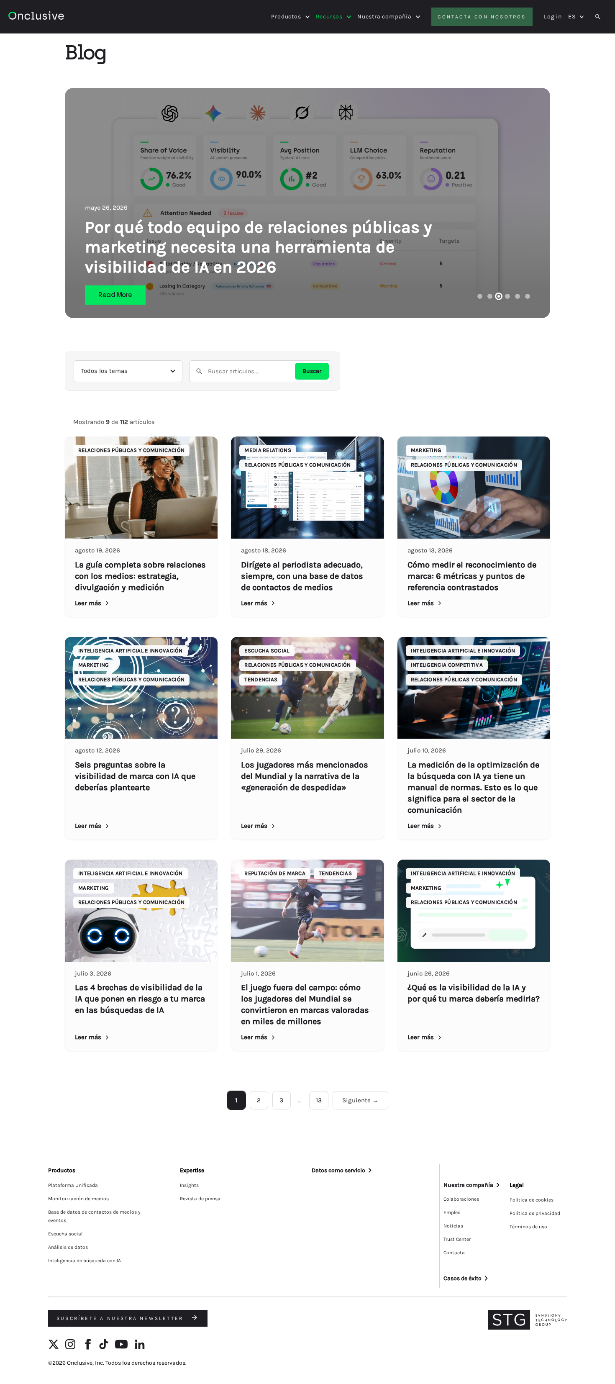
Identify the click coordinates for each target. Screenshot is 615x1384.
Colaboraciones (461, 1199)
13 (319, 1100)
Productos (286, 16)
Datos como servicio (338, 1170)
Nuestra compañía (384, 16)
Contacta (454, 1253)
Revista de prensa (200, 1199)
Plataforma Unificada (73, 1185)
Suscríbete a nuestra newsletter (121, 1318)
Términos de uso (528, 1227)
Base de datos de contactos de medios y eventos (94, 1216)
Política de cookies (532, 1200)
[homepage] (59, 17)
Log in (553, 16)
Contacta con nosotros (482, 17)
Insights (189, 1185)
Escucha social (65, 1234)
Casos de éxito (462, 1278)
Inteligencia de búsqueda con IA (84, 1260)
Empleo (452, 1212)
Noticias (453, 1226)
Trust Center (457, 1239)
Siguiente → (360, 1100)
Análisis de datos (68, 1247)
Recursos (329, 16)
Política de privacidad (535, 1213)
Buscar (311, 371)
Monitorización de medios (78, 1199)
